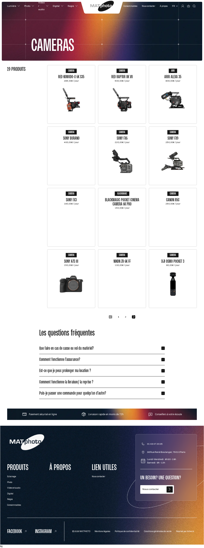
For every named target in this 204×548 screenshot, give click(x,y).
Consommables (130, 6)
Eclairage (11, 476)
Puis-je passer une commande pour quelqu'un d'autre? (72, 393)
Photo (9, 482)
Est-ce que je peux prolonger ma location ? (65, 370)
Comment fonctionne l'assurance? (59, 359)
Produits (17, 467)
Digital (10, 493)
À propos (164, 6)
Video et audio (13, 488)
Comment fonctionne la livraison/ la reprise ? (66, 382)
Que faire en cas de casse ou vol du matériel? (66, 348)
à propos (60, 467)
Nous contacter (148, 6)
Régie (10, 499)
